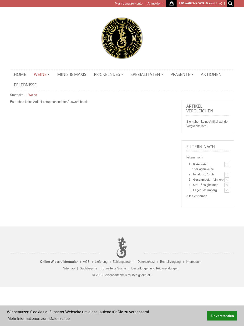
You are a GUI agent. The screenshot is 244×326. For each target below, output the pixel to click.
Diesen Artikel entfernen (226, 164)
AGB (86, 261)
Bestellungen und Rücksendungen (154, 268)
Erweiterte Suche (114, 268)
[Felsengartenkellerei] (122, 38)
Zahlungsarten (122, 261)
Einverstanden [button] (222, 316)
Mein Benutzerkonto (128, 3)
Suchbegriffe (88, 268)
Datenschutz (146, 261)
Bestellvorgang (170, 261)
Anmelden (154, 3)
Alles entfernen (196, 196)
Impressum (193, 261)
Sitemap (69, 268)
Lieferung (101, 261)
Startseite (16, 95)
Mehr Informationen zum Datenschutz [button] (39, 318)
